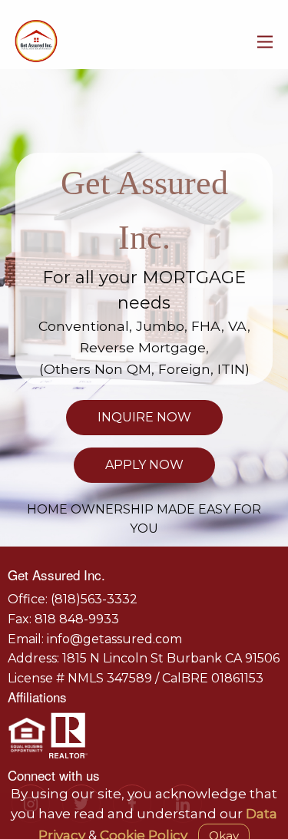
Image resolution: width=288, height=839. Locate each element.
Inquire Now (144, 417)
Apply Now (144, 464)
